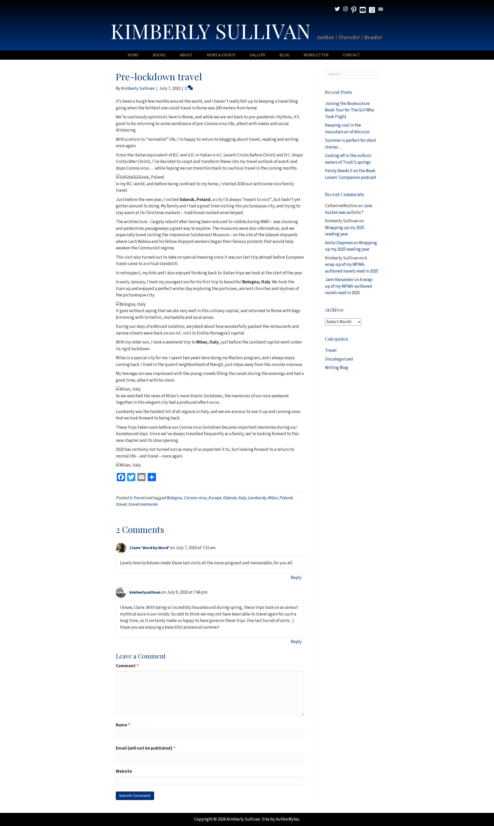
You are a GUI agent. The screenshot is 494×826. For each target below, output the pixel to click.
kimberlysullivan (145, 592)
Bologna (174, 498)
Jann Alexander (339, 280)
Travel (138, 498)
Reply (296, 578)
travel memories (142, 504)
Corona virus (194, 498)
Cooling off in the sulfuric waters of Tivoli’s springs (348, 159)
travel (121, 504)
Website (124, 771)
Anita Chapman (339, 243)
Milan (272, 498)
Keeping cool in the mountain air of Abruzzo (347, 128)
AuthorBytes (287, 819)
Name (123, 725)
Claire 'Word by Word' (149, 548)
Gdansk (229, 498)
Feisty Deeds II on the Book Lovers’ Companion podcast (350, 174)
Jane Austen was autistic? (348, 209)
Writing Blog (336, 368)
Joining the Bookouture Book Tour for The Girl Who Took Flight (349, 110)
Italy (242, 498)
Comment (127, 666)
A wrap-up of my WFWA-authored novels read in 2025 (351, 264)
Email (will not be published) (145, 748)
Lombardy (257, 498)
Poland (285, 498)
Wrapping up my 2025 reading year (344, 231)
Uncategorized (339, 359)
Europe (214, 498)
